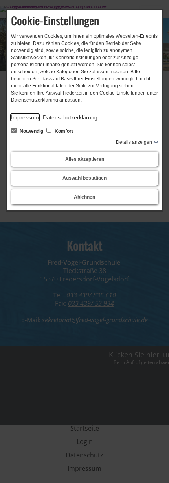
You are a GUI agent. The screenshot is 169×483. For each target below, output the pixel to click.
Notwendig (31, 131)
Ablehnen (84, 197)
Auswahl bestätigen (84, 178)
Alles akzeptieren (84, 159)
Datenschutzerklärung (70, 117)
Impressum (25, 117)
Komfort (63, 131)
